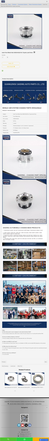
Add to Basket (10, 66)
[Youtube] (22, 425)
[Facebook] (29, 425)
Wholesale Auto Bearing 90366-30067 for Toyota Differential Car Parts (38, 387)
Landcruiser (13, 366)
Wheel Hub (20, 366)
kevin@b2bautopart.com (25, 436)
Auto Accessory (5, 366)
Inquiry (10, 63)
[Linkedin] (18, 425)
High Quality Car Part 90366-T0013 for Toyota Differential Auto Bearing (24, 387)
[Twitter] (26, 425)
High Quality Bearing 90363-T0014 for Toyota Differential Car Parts (11, 387)
